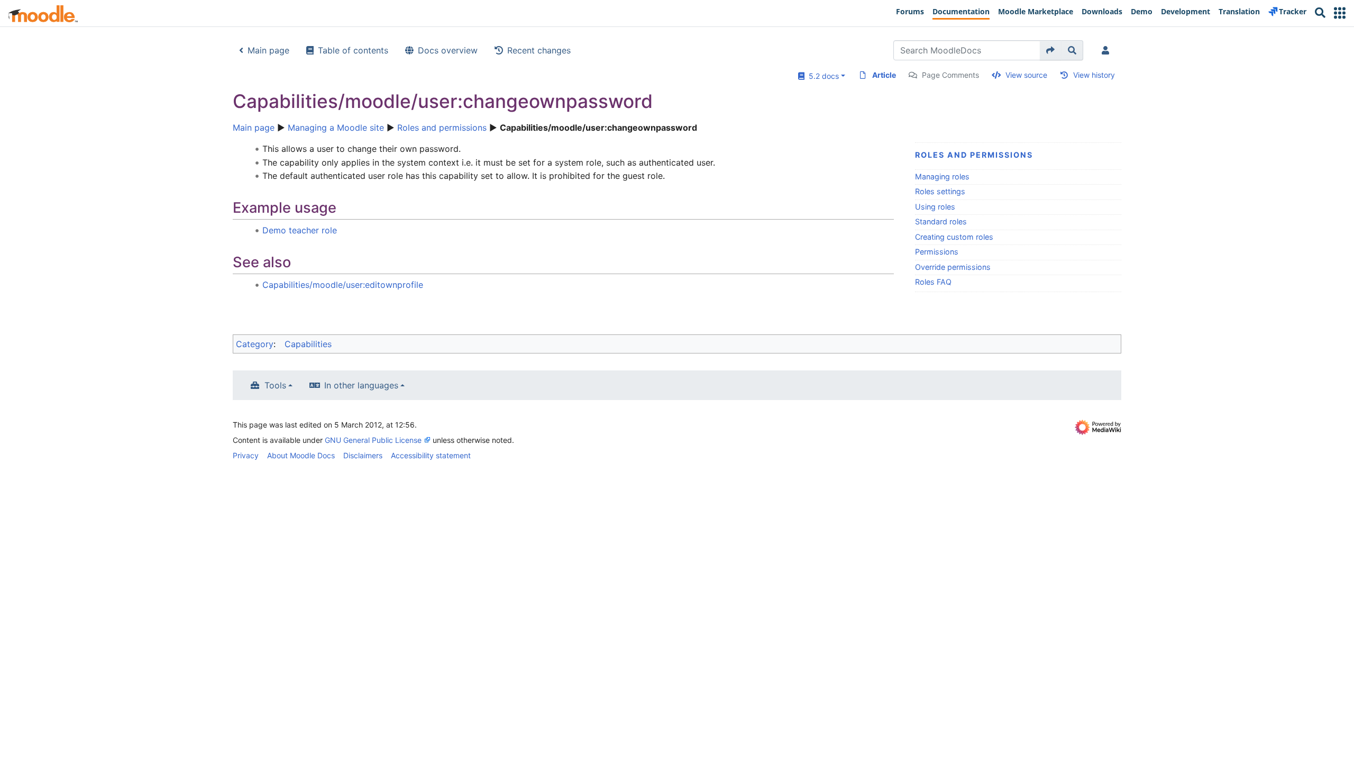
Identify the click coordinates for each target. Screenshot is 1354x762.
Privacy (246, 455)
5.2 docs (821, 75)
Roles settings (940, 191)
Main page (268, 50)
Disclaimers (362, 455)
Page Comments (950, 74)
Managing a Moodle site (336, 127)
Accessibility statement (431, 455)
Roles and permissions (442, 127)
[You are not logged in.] (1107, 50)
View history (1094, 74)
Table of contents (353, 50)
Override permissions (953, 266)
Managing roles (942, 176)
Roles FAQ (933, 281)
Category (254, 344)
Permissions (936, 251)
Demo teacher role (299, 230)
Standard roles (941, 221)
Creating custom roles (954, 236)
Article (884, 74)
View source (1026, 74)
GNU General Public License (373, 440)
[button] (1340, 13)
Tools (275, 385)
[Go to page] (1051, 50)
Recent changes (539, 50)
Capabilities (308, 344)
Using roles (935, 206)
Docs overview (448, 50)
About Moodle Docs (301, 455)
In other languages (361, 385)
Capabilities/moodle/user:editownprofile (342, 284)
